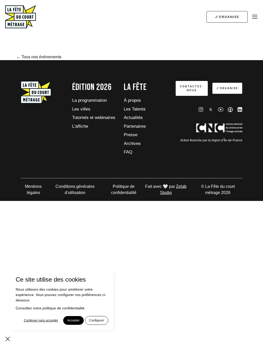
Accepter (73, 320)
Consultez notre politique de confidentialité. (51, 308)
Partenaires (135, 126)
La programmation (89, 100)
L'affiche (80, 126)
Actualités (133, 117)
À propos (132, 100)
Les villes (81, 109)
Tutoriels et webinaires (93, 117)
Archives (132, 143)
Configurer (96, 320)
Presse (130, 134)
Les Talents (135, 109)
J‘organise (227, 17)
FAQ (128, 152)
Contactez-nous (192, 88)
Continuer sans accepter (41, 320)
